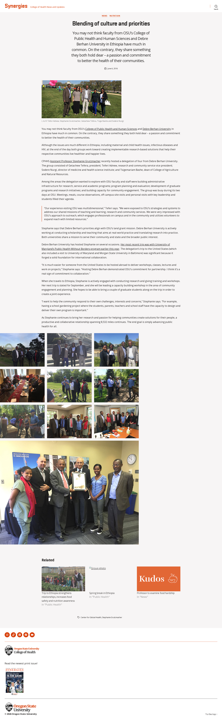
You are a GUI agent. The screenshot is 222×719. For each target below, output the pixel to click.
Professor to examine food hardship (155, 593)
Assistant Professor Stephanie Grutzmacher (75, 161)
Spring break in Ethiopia (101, 593)
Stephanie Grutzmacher (112, 617)
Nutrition (115, 16)
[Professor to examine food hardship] (158, 579)
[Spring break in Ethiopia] (111, 579)
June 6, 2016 (113, 68)
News (104, 16)
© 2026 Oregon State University (21, 714)
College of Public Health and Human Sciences (111, 128)
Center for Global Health (91, 617)
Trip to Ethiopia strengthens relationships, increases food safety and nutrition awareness (58, 596)
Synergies (16, 6)
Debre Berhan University (157, 128)
